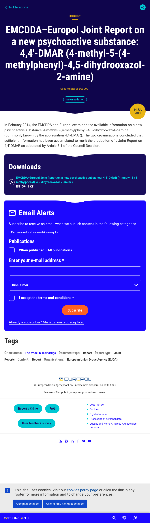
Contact (124, 518)
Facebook (78, 441)
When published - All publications (45, 250)
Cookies (94, 409)
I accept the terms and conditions (46, 298)
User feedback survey (36, 423)
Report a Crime (28, 408)
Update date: (67, 88)
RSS (60, 441)
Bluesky (84, 441)
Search (114, 518)
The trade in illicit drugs (40, 353)
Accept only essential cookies (65, 503)
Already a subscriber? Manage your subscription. (46, 322)
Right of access (98, 414)
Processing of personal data (106, 418)
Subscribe (75, 310)
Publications (19, 7)
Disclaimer (20, 285)
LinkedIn (72, 441)
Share (143, 7)
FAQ (52, 408)
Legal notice (97, 404)
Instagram (66, 441)
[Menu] (145, 518)
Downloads (72, 99)
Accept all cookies (27, 503)
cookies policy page (82, 490)
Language (135, 518)
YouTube (90, 441)
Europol (17, 518)
